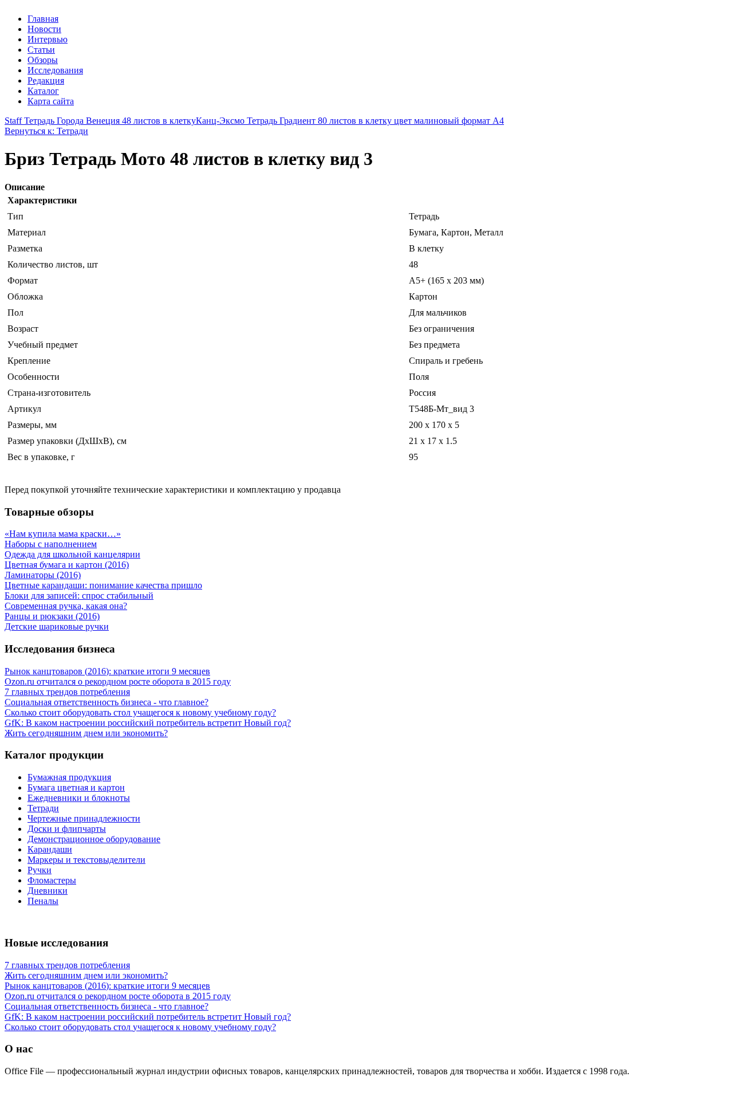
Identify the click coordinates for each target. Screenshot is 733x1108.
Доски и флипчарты (66, 829)
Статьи (41, 49)
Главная (42, 18)
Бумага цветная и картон (76, 787)
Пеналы (42, 901)
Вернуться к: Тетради (46, 131)
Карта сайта (50, 101)
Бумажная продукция (69, 777)
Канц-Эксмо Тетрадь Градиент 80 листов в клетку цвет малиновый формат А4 (350, 120)
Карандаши (49, 849)
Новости (44, 29)
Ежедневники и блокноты (78, 798)
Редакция (45, 80)
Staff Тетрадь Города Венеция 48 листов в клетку (100, 120)
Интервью (47, 39)
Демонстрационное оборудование (93, 839)
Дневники (47, 890)
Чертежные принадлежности (83, 818)
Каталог (43, 91)
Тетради (43, 808)
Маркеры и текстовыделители (86, 860)
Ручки (39, 870)
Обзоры (42, 60)
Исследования (55, 70)
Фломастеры (51, 880)
